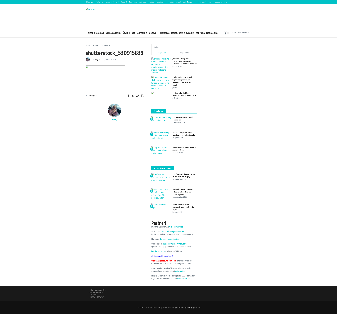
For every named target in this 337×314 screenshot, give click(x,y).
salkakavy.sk (188, 2)
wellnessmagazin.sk (147, 2)
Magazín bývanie (220, 2)
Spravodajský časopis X (192, 307)
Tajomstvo (164, 32)
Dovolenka (212, 32)
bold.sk (116, 2)
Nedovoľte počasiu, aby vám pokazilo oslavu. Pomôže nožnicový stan (182, 192)
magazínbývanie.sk (173, 2)
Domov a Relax (113, 32)
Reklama (99, 2)
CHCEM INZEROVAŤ (97, 297)
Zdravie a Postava (147, 32)
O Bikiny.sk (90, 2)
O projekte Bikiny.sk (96, 292)
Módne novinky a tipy (203, 2)
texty (96, 59)
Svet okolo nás (96, 32)
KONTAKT (93, 295)
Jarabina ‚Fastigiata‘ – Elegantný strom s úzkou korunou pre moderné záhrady (184, 61)
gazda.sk (160, 2)
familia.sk (133, 2)
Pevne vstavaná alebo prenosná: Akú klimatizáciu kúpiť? (183, 207)
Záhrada (200, 32)
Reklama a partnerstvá (98, 290)
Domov (88, 45)
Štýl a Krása (129, 32)
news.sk (108, 2)
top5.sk (124, 2)
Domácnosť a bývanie (182, 32)
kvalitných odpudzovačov (173, 231)
